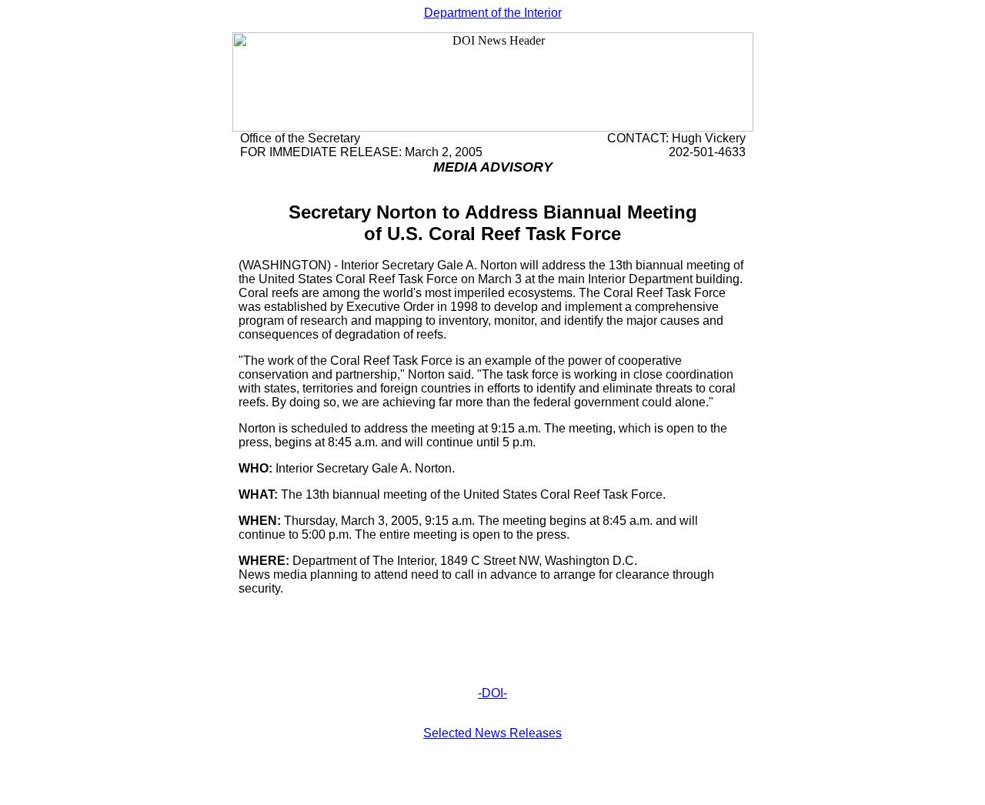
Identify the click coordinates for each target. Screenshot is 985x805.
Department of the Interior (493, 12)
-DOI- (492, 693)
